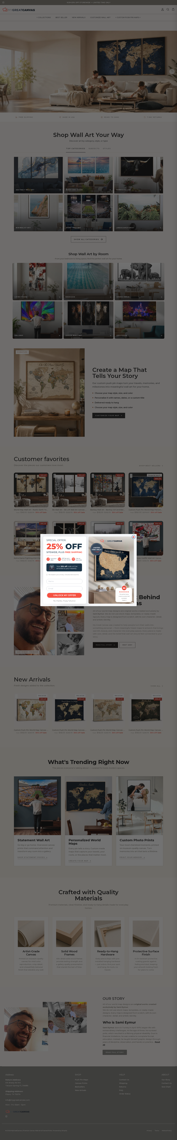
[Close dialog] (133, 537)
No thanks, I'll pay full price (64, 601)
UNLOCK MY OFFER (64, 595)
